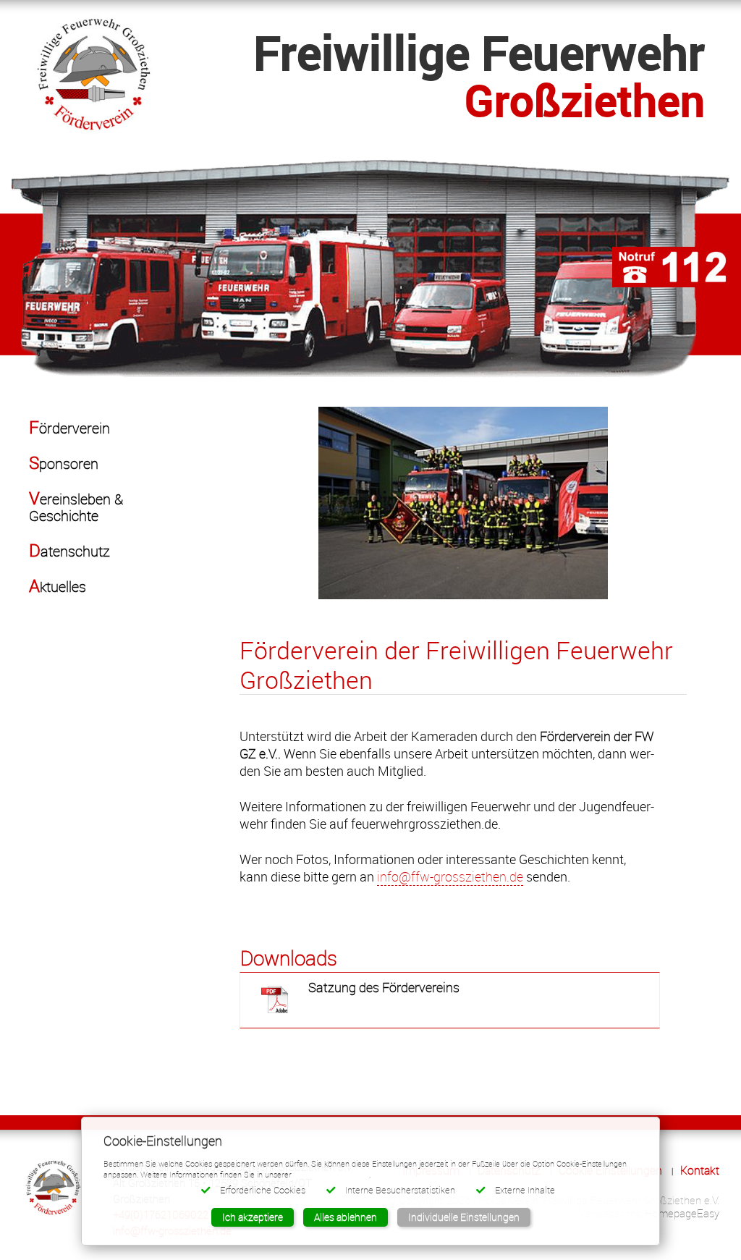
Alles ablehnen (345, 1217)
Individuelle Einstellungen (464, 1217)
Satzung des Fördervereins (384, 987)
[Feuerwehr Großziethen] (53, 1187)
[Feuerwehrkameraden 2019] (463, 503)
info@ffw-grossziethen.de (450, 876)
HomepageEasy (682, 1213)
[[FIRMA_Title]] (93, 69)
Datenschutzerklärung (331, 1174)
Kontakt (699, 1170)
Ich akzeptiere (252, 1217)
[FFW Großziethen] (370, 267)
